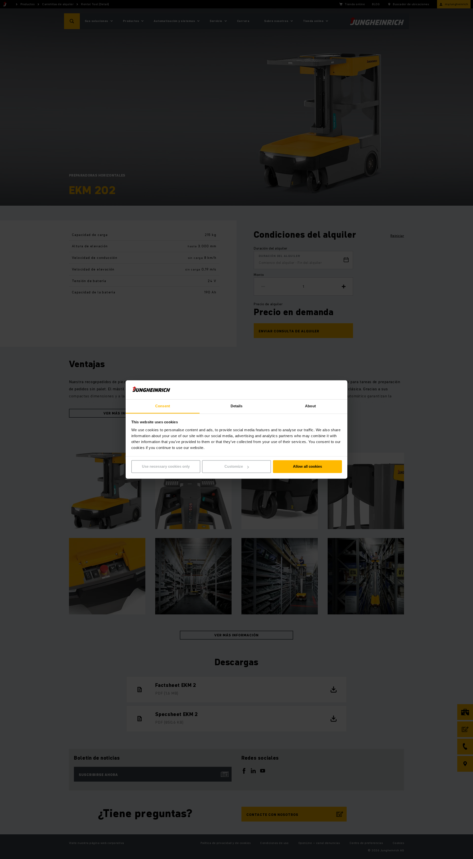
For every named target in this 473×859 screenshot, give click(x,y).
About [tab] (310, 406)
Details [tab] (237, 406)
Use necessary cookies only (166, 467)
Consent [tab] (162, 406)
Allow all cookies (307, 467)
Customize (233, 467)
